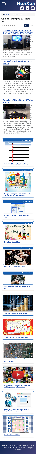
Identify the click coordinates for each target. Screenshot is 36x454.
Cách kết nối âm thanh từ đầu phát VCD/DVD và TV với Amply (18, 31)
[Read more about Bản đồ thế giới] (18, 351)
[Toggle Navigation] (4, 3)
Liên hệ (32, 445)
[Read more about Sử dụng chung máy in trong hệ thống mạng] (18, 208)
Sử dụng (19, 445)
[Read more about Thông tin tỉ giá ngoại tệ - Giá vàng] (18, 303)
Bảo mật (26, 445)
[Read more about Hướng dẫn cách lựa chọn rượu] (18, 257)
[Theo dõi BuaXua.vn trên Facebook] (22, 8)
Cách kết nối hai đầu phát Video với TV (18, 101)
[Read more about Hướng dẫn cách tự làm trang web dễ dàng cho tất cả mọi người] (18, 399)
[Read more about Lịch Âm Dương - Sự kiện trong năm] (18, 327)
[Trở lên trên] (33, 451)
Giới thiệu (12, 445)
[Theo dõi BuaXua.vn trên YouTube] (32, 8)
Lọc (26, 25)
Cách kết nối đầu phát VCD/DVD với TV (18, 62)
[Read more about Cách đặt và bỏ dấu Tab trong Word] (18, 152)
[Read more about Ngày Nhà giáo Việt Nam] (18, 232)
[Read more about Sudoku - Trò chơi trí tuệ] (18, 424)
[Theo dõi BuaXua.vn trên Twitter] (27, 8)
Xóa (31, 25)
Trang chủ (5, 445)
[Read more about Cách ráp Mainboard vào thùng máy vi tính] (18, 279)
